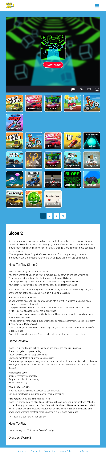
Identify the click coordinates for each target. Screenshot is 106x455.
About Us (22, 451)
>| (63, 215)
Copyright (35, 451)
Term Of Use (83, 451)
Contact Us (49, 451)
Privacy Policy (65, 451)
